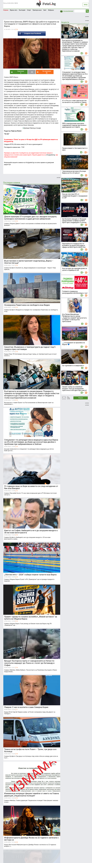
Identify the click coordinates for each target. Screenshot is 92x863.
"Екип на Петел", (16, 131)
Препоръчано (37, 10)
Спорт (29, 10)
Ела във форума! (68, 11)
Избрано (51, 10)
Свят (44, 10)
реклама (87, 16)
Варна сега (13, 10)
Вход (85, 4)
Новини (5, 10)
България (22, 10)
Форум (80, 398)
